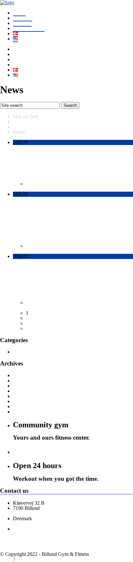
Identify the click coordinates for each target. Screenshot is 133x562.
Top (51, 559)
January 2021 (26, 396)
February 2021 (28, 391)
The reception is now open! (57, 269)
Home (19, 13)
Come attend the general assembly (69, 207)
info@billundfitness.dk (36, 513)
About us (22, 23)
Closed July (32, 155)
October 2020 (27, 406)
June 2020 (23, 411)
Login (6, 559)
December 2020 (29, 401)
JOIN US (22, 18)
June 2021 (23, 380)
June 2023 (23, 375)
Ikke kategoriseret (44, 183)
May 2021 (23, 385)
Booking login (31, 559)
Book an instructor (44, 451)
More (18, 189)
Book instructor (29, 28)
